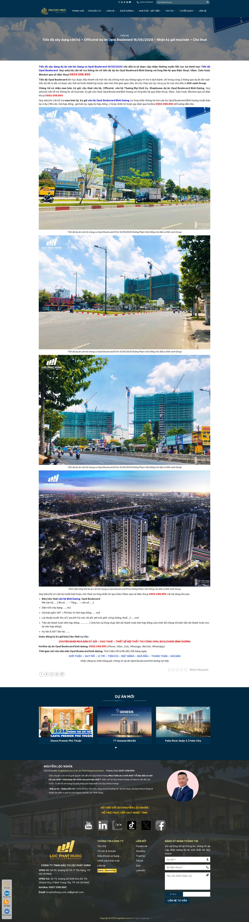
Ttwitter (140, 856)
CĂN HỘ (110, 11)
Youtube (140, 851)
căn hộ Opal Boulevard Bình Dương (109, 100)
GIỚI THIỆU (75, 656)
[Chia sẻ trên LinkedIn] (62, 674)
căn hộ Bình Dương (69, 598)
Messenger (6, 915)
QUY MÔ (90, 656)
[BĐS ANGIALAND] (53, 11)
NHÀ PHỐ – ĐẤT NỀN (149, 11)
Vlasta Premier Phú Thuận (65, 740)
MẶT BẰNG (127, 656)
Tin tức (169, 11)
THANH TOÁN (159, 656)
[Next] (205, 719)
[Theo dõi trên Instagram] (122, 2)
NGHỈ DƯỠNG (126, 11)
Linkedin (140, 870)
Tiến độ (124, 35)
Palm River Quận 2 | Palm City (183, 740)
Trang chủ (78, 11)
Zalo (138, 865)
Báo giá (7, 888)
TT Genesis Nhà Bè (124, 740)
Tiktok (139, 860)
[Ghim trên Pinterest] (57, 674)
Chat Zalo (7, 897)
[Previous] (43, 719)
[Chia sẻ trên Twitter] (46, 674)
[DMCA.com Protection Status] (107, 870)
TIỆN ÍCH (113, 656)
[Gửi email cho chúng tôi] (127, 2)
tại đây (84, 636)
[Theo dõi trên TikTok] (124, 2)
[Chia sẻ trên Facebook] (41, 674)
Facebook (141, 846)
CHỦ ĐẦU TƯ (94, 11)
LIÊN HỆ (202, 11)
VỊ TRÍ (101, 656)
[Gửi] (207, 2)
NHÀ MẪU (142, 656)
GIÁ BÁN (175, 656)
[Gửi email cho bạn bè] (51, 674)
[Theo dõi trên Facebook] (119, 2)
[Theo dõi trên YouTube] (130, 2)
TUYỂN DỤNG (186, 11)
